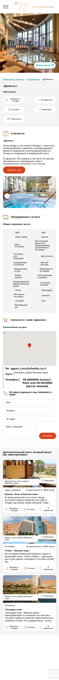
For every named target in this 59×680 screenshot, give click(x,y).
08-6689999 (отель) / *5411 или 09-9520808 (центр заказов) (37, 383)
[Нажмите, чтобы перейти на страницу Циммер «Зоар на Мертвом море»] (29, 473)
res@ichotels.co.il (33, 368)
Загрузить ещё (14, 170)
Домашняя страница (13, 79)
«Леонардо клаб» (13, 609)
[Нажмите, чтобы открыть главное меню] (6, 6)
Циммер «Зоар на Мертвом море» (21, 494)
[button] (7, 196)
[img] (29, 192)
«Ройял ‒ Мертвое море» (17, 550)
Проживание (33, 79)
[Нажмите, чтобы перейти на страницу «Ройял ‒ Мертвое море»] (29, 530)
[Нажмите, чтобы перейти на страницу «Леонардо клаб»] (29, 589)
